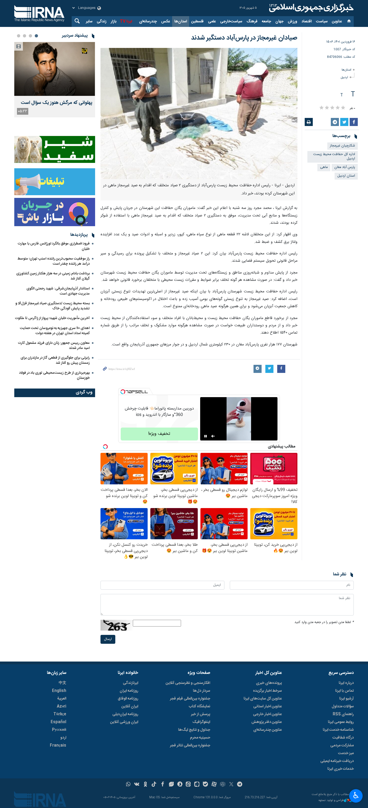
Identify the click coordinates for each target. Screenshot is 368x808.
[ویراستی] (171, 785)
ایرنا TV (126, 21)
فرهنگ (252, 21)
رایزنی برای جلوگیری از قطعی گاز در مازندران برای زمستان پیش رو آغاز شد (55, 360)
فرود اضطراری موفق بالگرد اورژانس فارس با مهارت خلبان (54, 246)
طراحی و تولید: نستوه (331, 800)
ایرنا (311, 8)
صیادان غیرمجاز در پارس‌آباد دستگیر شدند (244, 38)
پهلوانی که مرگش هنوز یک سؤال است (56, 103)
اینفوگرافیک (201, 722)
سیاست (322, 21)
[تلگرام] (240, 785)
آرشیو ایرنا (346, 698)
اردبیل (344, 77)
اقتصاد (306, 21)
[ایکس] (231, 785)
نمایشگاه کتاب (199, 706)
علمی (212, 21)
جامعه (266, 21)
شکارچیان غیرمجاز (342, 146)
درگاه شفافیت (343, 737)
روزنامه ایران (129, 691)
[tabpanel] (54, 79)
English (59, 691)
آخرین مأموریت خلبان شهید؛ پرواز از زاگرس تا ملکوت (52, 318)
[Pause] (205, 436)
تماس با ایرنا (344, 691)
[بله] (205, 785)
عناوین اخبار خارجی (267, 714)
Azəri (61, 706)
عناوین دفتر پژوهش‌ (266, 722)
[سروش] (179, 785)
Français (58, 745)
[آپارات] (214, 785)
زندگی (101, 21)
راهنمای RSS (343, 714)
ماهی (324, 167)
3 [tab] (24, 35)
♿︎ (356, 795)
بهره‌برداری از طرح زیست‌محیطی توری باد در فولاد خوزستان (54, 375)
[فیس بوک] (162, 785)
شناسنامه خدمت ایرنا (338, 730)
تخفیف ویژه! (159, 434)
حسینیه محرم (200, 737)
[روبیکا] (222, 785)
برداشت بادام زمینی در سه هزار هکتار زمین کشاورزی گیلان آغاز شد (53, 276)
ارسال (108, 639)
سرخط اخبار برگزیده (267, 691)
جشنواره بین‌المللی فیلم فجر (190, 698)
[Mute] (213, 436)
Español (58, 722)
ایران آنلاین (129, 706)
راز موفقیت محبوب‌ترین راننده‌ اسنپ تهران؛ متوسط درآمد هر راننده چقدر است (54, 261)
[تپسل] (123, 391)
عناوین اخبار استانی (267, 706)
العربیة (61, 698)
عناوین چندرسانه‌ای (267, 730)
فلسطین (197, 21)
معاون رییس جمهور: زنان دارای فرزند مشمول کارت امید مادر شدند (54, 345)
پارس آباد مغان (344, 167)
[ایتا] (188, 785)
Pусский (59, 730)
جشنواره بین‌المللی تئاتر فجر (190, 745)
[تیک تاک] (154, 785)
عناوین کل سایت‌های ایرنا (263, 698)
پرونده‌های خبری (269, 683)
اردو (63, 737)
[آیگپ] (196, 785)
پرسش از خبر (200, 714)
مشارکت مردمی (342, 745)
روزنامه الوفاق (128, 698)
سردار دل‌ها (201, 691)
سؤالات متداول (343, 706)
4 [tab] (18, 35)
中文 (62, 683)
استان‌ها (180, 21)
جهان (279, 21)
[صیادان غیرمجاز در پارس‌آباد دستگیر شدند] (198, 113)
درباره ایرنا (346, 683)
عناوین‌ (337, 21)
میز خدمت (346, 753)
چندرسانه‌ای (148, 21)
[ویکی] (136, 785)
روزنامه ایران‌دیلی (125, 714)
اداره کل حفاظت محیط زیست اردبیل (334, 157)
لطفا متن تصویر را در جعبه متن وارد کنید (324, 622)
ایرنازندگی (130, 683)
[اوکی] (145, 785)
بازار (113, 21)
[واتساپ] (128, 785)
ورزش (292, 21)
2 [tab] (30, 35)
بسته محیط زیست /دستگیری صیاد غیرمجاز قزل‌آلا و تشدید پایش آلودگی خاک (52, 306)
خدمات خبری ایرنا (340, 769)
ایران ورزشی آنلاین (124, 722)
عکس (165, 21)
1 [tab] (36, 35)
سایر (89, 21)
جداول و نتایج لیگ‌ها (194, 730)
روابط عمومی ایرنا (341, 722)
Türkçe (59, 714)
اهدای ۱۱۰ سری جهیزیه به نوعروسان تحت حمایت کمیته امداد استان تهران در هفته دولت (55, 330)
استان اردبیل (346, 176)
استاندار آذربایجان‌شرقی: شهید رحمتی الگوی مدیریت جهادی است (58, 291)
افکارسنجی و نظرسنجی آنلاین (188, 683)
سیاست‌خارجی (231, 21)
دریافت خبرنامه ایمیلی (337, 761)
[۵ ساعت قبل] (54, 69)
